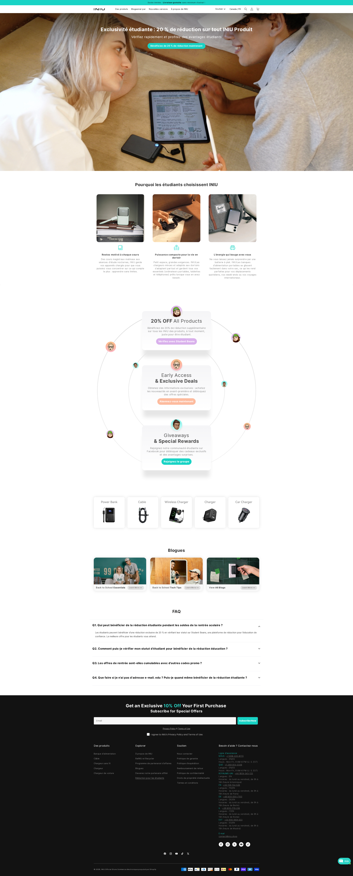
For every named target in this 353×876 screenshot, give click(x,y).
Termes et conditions (187, 783)
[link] (221, 844)
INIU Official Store (109, 869)
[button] (246, 9)
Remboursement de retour (190, 768)
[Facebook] (165, 854)
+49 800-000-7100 (232, 797)
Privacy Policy (169, 729)
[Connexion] (252, 9)
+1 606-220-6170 (235, 756)
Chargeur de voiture (104, 773)
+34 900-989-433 (233, 820)
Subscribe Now (247, 720)
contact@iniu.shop (228, 836)
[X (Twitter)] (188, 854)
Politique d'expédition (188, 763)
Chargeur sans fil (102, 763)
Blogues (139, 768)
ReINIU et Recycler (144, 758)
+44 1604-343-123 (244, 773)
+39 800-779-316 (231, 808)
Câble (97, 758)
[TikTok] (182, 854)
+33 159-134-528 (231, 785)
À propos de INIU (143, 754)
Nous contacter (184, 754)
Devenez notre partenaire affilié (151, 773)
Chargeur (98, 768)
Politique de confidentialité (190, 773)
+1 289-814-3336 (233, 765)
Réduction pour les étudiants (149, 778)
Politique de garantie (187, 758)
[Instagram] (171, 854)
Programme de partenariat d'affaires (153, 763)
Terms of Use (184, 729)
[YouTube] (176, 854)
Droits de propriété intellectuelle (193, 778)
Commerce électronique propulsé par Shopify (136, 869)
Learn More (135, 588)
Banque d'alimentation (105, 754)
